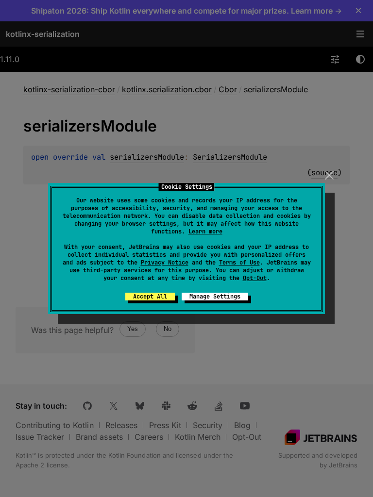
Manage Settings (214, 296)
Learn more (205, 231)
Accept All (150, 296)
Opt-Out (255, 278)
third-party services (117, 270)
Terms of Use (239, 262)
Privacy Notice (164, 262)
